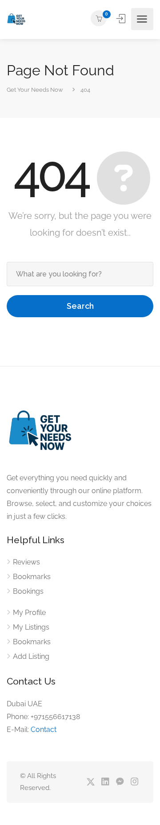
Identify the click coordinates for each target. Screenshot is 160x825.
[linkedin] (105, 782)
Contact (43, 729)
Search (80, 306)
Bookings (28, 591)
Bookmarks (32, 576)
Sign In (121, 19)
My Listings (31, 627)
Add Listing (31, 656)
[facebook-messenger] (119, 782)
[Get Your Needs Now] (16, 19)
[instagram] (134, 782)
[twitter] (90, 782)
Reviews (26, 562)
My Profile (29, 612)
